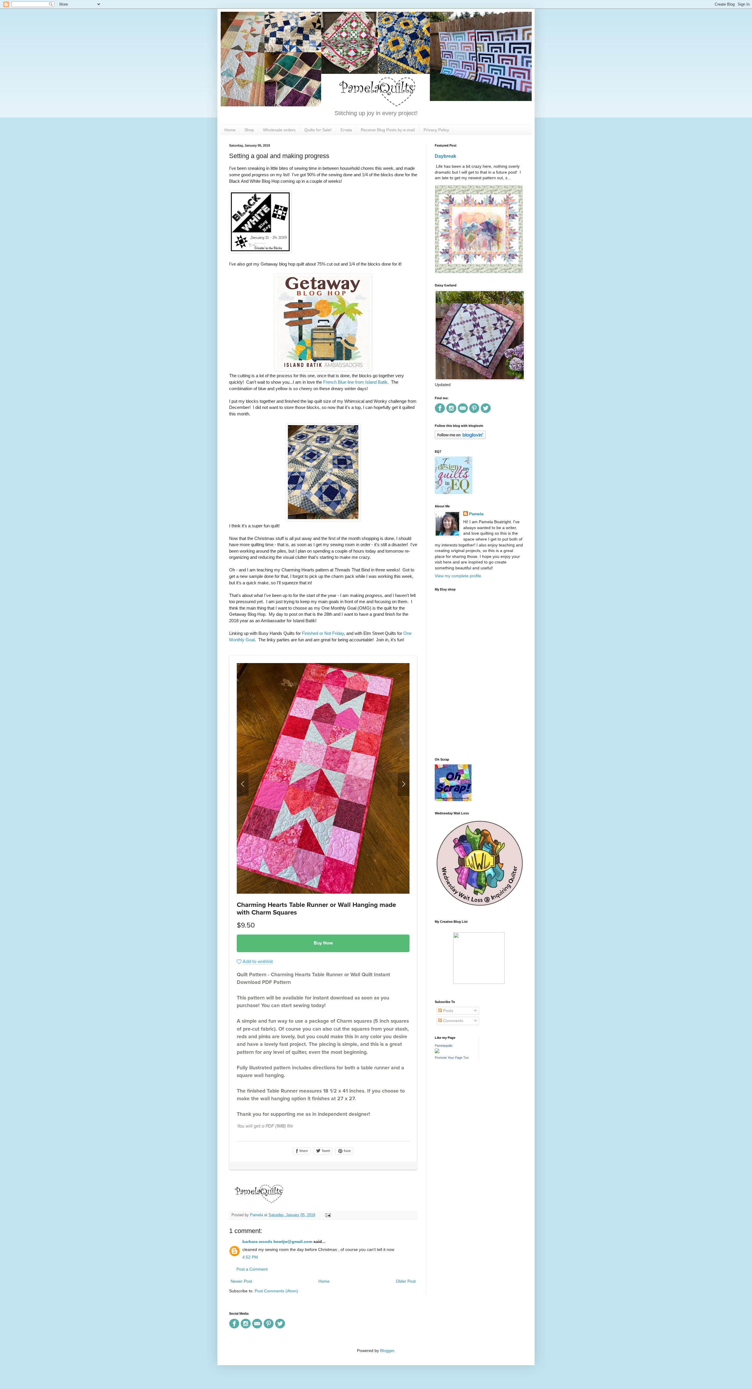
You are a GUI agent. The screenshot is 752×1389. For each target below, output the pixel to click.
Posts (447, 1010)
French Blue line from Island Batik (355, 382)
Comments (452, 1020)
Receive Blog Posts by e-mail (388, 130)
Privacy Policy (436, 130)
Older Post (406, 1281)
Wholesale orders (279, 130)
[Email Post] (327, 1215)
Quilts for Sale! (318, 130)
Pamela (476, 513)
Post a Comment (252, 1269)
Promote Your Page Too (452, 1057)
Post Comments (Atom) (276, 1291)
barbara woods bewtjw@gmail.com (277, 1241)
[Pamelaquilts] (437, 1051)
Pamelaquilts (444, 1045)
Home (230, 130)
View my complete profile (458, 575)
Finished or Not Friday (323, 633)
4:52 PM (250, 1257)
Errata (346, 130)
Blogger (387, 1350)
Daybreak (445, 156)
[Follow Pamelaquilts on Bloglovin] (460, 437)
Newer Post (241, 1281)
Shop (249, 130)
